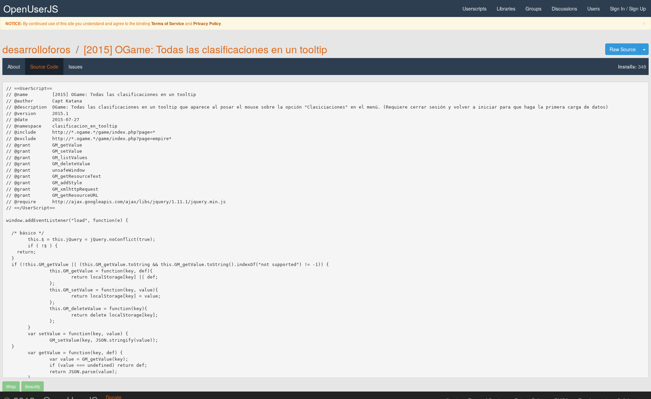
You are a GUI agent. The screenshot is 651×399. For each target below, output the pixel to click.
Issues (75, 66)
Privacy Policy (207, 23)
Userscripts (474, 8)
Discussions (564, 8)
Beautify (32, 386)
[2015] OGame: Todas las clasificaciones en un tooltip (205, 49)
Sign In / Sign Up (628, 8)
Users (593, 8)
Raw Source (623, 49)
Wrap (11, 386)
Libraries (506, 8)
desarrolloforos (36, 49)
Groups (533, 8)
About (13, 66)
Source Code (44, 66)
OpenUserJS (30, 8)
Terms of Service (167, 23)
